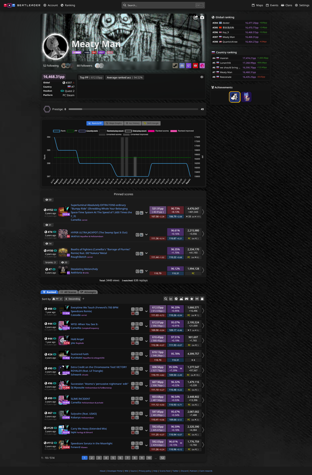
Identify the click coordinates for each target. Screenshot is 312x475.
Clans (289, 5)
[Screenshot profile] (202, 18)
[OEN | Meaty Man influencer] (195, 65)
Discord (184, 470)
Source (133, 470)
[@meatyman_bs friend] (182, 65)
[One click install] (141, 309)
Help (155, 470)
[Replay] (141, 213)
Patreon (193, 470)
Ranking (70, 5)
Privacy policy (145, 470)
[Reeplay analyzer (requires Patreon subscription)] (133, 313)
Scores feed (165, 470)
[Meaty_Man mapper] (202, 65)
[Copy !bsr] (133, 309)
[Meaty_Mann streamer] (188, 65)
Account (53, 5)
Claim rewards (205, 470)
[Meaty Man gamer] (175, 65)
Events (274, 5)
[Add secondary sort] (83, 298)
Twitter (175, 470)
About (102, 470)
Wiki (126, 470)
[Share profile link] (196, 18)
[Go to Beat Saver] (137, 213)
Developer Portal (115, 470)
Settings (304, 5)
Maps (259, 5)
